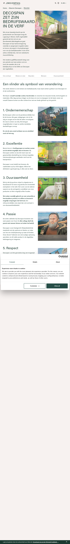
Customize (33, 286)
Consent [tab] (12, 262)
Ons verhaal (7, 76)
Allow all (57, 286)
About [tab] (58, 262)
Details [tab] (35, 262)
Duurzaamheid (58, 76)
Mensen (43, 76)
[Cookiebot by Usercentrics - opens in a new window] (60, 256)
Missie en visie (20, 76)
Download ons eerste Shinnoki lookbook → (46, 542)
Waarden (31, 76)
